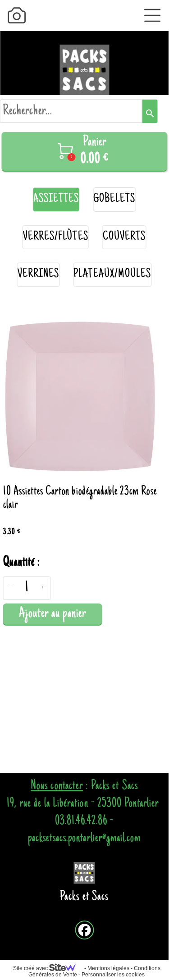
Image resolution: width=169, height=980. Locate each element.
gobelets (114, 199)
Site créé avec (31, 968)
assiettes (56, 199)
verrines (38, 274)
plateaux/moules (112, 274)
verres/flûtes (55, 237)
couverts (124, 237)
